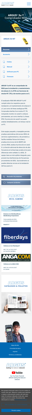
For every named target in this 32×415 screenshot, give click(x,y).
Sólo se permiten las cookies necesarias (16, 404)
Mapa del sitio (15, 345)
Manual (9, 67)
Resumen (6, 49)
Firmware (10, 76)
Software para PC (13, 72)
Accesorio (6, 54)
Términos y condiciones (15, 355)
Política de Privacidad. (21, 399)
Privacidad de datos (15, 348)
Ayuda (29, 413)
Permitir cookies (16, 410)
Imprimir (15, 351)
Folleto (9, 62)
